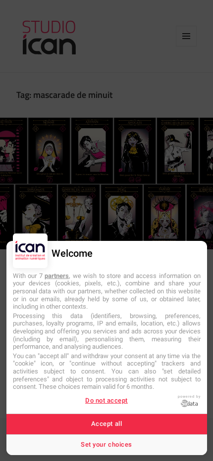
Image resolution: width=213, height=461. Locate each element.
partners (57, 275)
